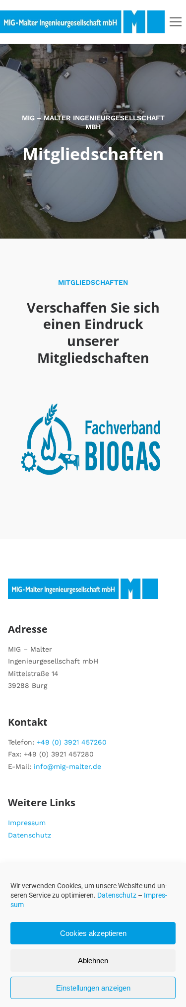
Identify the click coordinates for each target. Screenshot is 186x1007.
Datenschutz (116, 895)
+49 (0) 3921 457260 (72, 742)
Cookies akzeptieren (93, 933)
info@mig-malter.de (67, 766)
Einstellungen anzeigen (93, 988)
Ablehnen (93, 960)
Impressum (27, 823)
